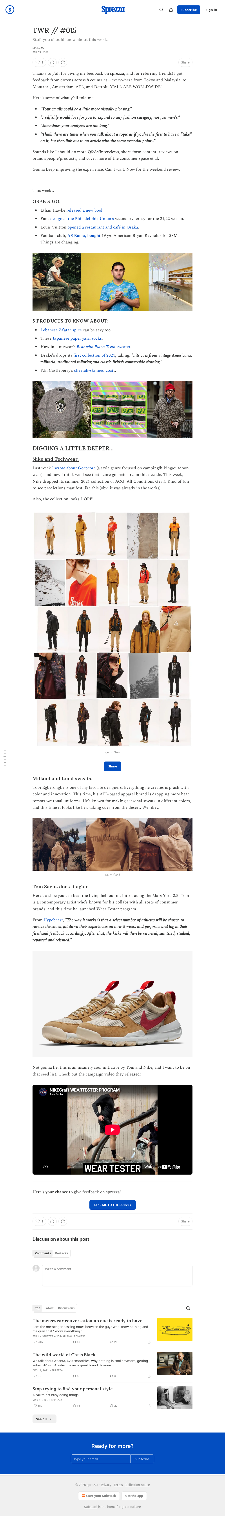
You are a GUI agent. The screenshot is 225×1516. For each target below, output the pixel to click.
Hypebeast (53, 920)
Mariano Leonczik (72, 1336)
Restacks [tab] (61, 1253)
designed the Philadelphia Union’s (82, 219)
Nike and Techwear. (56, 459)
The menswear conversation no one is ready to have (87, 1320)
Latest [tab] (49, 1308)
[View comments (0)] (52, 62)
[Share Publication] (171, 9)
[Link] (26, 201)
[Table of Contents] (5, 758)
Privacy (106, 1485)
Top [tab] (37, 1308)
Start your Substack (101, 1496)
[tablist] (52, 1253)
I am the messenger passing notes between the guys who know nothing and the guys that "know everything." (90, 1328)
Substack (90, 1507)
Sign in (211, 9)
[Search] (161, 9)
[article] (112, 1331)
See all (41, 1419)
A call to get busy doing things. (56, 1395)
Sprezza (38, 47)
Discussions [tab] (66, 1308)
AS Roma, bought (83, 235)
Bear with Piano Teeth (96, 347)
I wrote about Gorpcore (74, 468)
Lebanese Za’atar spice (61, 330)
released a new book (84, 210)
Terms (118, 1485)
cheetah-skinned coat (93, 370)
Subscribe (189, 9)
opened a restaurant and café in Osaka (102, 227)
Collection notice (137, 1485)
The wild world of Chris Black (64, 1354)
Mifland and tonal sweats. (62, 779)
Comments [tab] (43, 1253)
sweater (123, 347)
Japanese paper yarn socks (77, 338)
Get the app (134, 1496)
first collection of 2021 (94, 355)
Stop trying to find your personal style (73, 1388)
